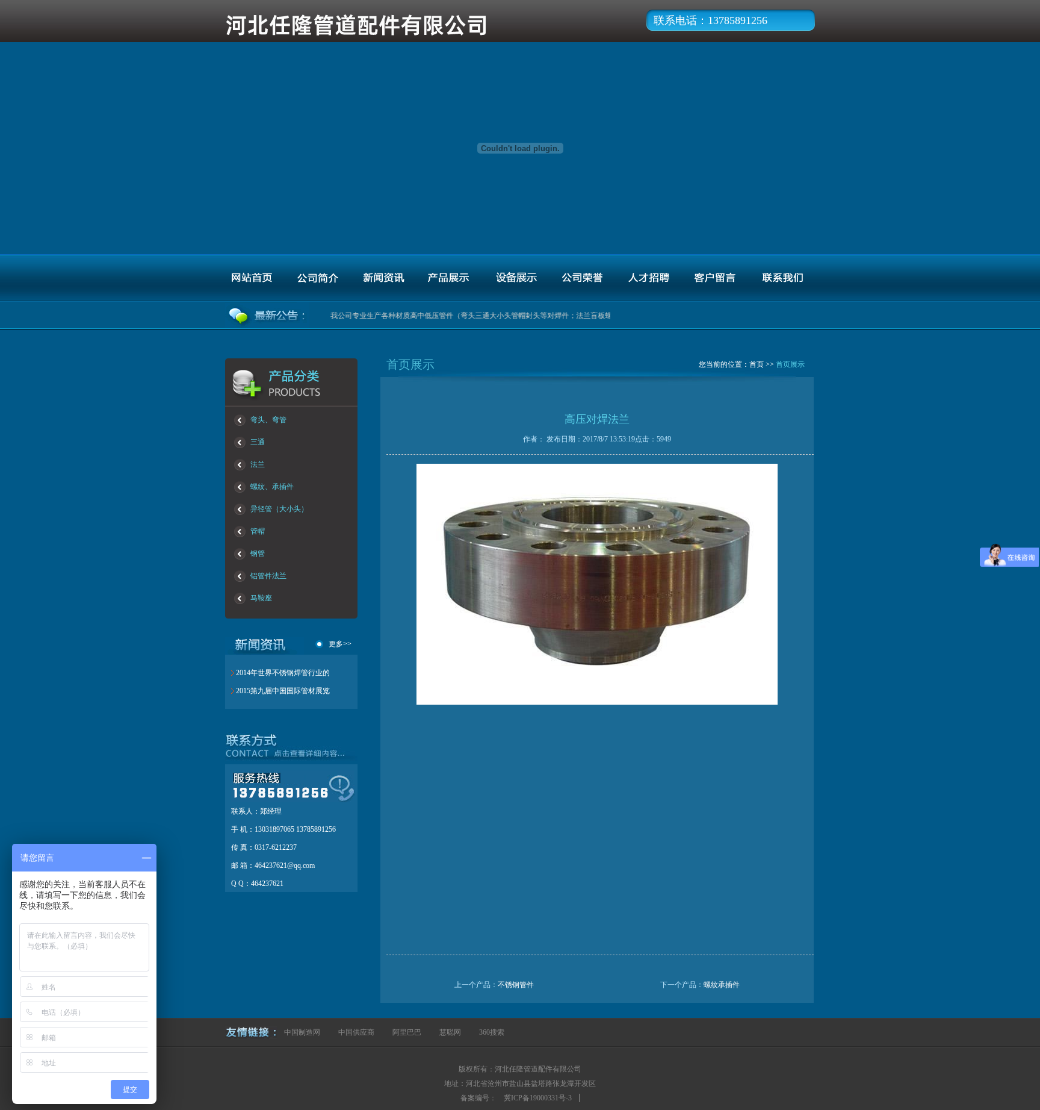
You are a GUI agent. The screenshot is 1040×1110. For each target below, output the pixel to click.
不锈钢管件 (516, 985)
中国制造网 (302, 1032)
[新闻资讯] (383, 278)
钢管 (257, 553)
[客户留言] (714, 278)
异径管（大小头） (279, 509)
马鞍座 (261, 598)
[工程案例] (516, 278)
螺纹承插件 (722, 985)
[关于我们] (317, 278)
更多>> (340, 644)
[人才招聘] (648, 278)
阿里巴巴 (406, 1032)
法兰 (257, 464)
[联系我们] (781, 278)
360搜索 (491, 1032)
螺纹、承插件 (272, 486)
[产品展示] (449, 278)
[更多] (285, 756)
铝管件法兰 (268, 576)
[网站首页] (251, 278)
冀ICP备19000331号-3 (538, 1098)
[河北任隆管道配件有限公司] (386, 37)
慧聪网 (450, 1032)
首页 (756, 364)
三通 (257, 442)
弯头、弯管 (268, 420)
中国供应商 (356, 1032)
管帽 (257, 531)
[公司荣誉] (582, 278)
